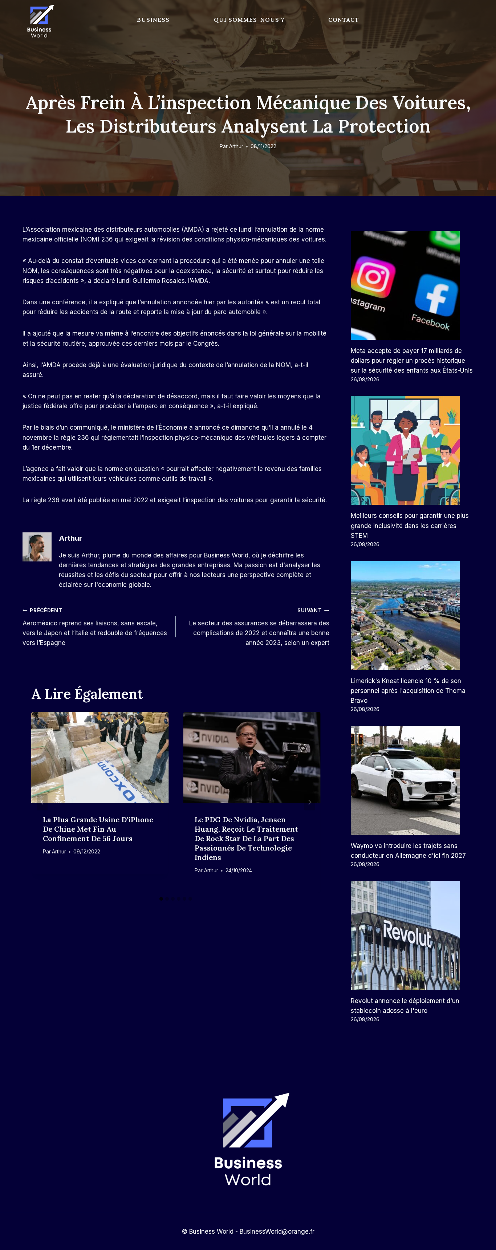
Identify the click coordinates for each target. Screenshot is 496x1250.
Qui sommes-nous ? (249, 19)
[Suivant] (309, 802)
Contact (343, 19)
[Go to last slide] (42, 802)
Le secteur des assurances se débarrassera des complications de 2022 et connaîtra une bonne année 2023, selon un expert (259, 627)
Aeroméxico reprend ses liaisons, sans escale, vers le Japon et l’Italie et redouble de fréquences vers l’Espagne (95, 627)
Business (153, 19)
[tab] (161, 899)
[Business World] (39, 22)
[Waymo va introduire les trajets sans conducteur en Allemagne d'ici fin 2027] (412, 780)
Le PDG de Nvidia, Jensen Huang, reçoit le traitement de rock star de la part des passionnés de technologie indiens (246, 838)
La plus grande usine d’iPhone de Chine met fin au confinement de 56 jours (98, 829)
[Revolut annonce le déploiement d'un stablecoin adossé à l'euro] (412, 935)
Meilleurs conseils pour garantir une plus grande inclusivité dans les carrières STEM (410, 525)
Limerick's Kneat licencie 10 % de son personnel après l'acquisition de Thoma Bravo (408, 690)
